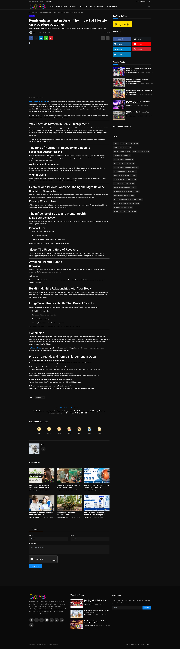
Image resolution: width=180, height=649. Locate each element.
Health (36, 12)
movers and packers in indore (122, 147)
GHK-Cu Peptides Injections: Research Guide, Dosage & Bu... (95, 514)
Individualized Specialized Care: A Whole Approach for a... (68, 486)
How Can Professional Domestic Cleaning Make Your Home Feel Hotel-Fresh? (88, 412)
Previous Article (63, 407)
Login (137, 2)
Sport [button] (91, 6)
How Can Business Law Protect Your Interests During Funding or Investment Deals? (50, 412)
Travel (115, 143)
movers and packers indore (141, 151)
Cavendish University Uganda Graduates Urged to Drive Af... (138, 69)
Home (52, 6)
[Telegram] (52, 620)
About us (42, 2)
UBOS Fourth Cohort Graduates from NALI (137, 113)
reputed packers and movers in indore (125, 211)
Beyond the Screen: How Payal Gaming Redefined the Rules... (138, 102)
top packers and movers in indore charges (126, 167)
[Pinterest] (57, 620)
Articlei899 (87, 604)
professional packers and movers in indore (126, 191)
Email (72, 535)
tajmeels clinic (40, 397)
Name (31, 535)
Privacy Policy (145, 644)
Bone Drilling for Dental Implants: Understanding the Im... (41, 514)
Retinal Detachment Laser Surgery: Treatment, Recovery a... (96, 486)
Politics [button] (82, 6)
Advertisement (33, 2)
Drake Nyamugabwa (131, 72)
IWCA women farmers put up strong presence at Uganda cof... (137, 80)
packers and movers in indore (129, 143)
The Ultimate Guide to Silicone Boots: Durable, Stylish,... (96, 611)
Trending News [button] (61, 6)
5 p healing (60, 490)
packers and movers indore (122, 151)
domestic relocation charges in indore (124, 187)
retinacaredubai (88, 490)
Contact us (49, 2)
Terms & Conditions (132, 644)
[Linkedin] (62, 620)
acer (42, 444)
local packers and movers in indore (124, 183)
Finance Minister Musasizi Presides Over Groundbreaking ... (139, 91)
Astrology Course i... (89, 625)
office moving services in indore (123, 207)
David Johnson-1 (61, 517)
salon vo (31, 490)
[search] (149, 6)
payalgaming (129, 105)
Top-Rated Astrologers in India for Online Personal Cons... (95, 622)
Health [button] (99, 6)
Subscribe (147, 607)
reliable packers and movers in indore (125, 175)
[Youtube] (46, 620)
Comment (32, 543)
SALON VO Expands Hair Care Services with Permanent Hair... (40, 486)
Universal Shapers (34, 517)
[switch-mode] (149, 2)
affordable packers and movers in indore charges (128, 199)
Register (143, 2)
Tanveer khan (87, 615)
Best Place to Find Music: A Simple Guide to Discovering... (95, 601)
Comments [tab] (36, 529)
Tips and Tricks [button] (111, 6)
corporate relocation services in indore (125, 179)
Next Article (74, 407)
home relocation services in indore (124, 195)
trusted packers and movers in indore (124, 171)
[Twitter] (36, 620)
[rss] (31, 625)
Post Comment (35, 566)
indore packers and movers (122, 155)
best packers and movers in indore (124, 163)
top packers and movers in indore (123, 159)
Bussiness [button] (73, 6)
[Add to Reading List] (108, 38)
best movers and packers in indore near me (126, 203)
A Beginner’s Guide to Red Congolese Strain (66, 514)
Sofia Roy (86, 517)
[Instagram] (41, 620)
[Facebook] (31, 620)
